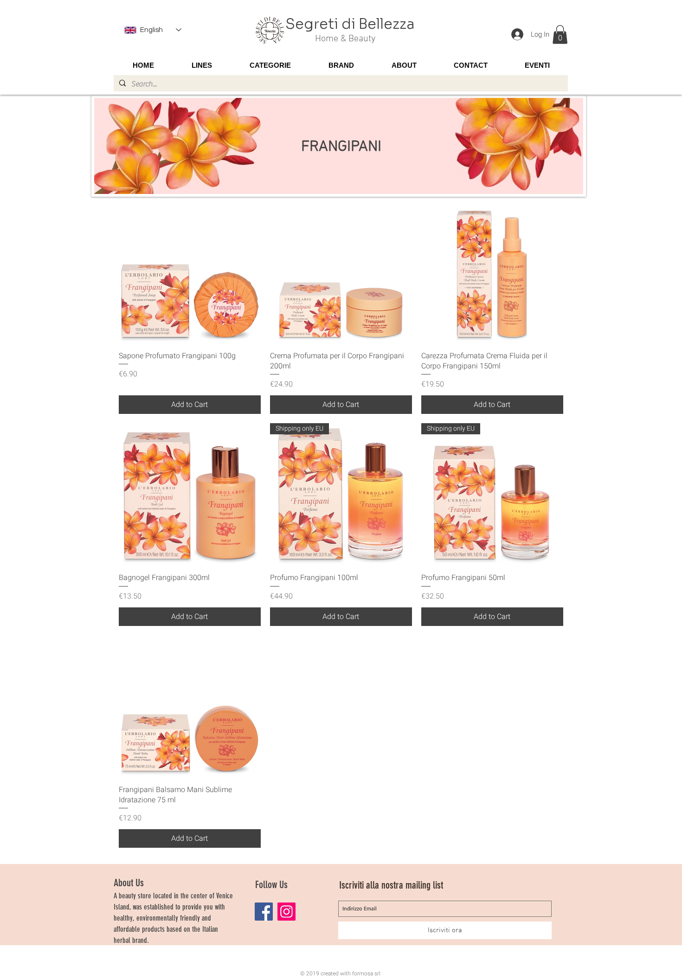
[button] (560, 34)
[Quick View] (190, 272)
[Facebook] (264, 912)
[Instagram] (286, 912)
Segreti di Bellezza (350, 24)
